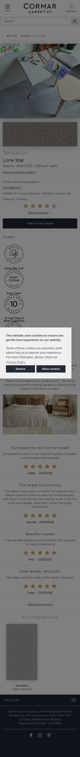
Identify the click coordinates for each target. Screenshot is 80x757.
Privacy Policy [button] (16, 362)
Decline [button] (20, 368)
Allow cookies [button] (51, 368)
